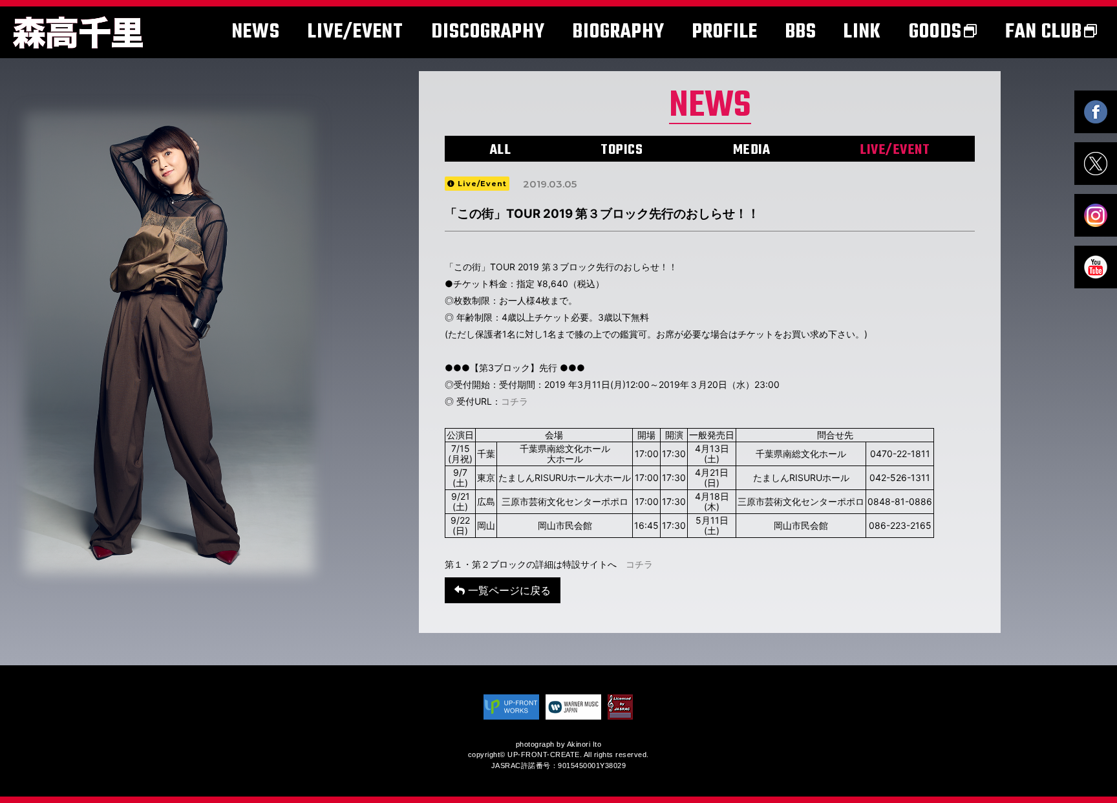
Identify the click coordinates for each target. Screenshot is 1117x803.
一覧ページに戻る (508, 590)
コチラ (514, 401)
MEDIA (752, 150)
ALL (500, 150)
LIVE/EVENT (895, 150)
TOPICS (622, 150)
